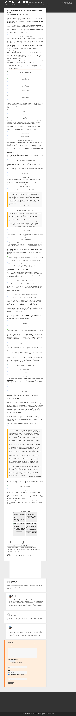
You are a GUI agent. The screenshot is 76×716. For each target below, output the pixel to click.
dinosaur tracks (36, 541)
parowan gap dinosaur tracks (13, 547)
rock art (18, 549)
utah (32, 549)
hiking (23, 543)
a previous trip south (36, 25)
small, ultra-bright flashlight (31, 315)
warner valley (37, 549)
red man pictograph (11, 549)
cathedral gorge (20, 541)
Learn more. (50, 714)
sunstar (23, 549)
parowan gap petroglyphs (26, 547)
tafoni (29, 369)
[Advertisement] (25, 569)
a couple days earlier (35, 337)
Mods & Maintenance (16, 4)
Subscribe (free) (42, 4)
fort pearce (10, 543)
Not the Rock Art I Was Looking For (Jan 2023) (19, 14)
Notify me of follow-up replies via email (16, 674)
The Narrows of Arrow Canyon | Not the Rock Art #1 (19, 519)
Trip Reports (7, 4)
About (29, 4)
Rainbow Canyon (13, 17)
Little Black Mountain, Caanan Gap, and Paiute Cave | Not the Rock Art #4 (31, 531)
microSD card (15, 398)
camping (13, 541)
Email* (9, 670)
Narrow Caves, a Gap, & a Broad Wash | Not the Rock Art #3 (19, 530)
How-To (24, 4)
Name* (9, 665)
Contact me (35, 4)
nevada (27, 543)
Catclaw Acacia (35, 335)
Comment (10, 646)
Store (48, 4)
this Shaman (10, 380)
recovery (34, 547)
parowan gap (29, 545)
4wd (9, 541)
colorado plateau (28, 541)
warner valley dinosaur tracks (13, 551)
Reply (43, 580)
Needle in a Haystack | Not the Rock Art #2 (31, 517)
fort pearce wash (17, 543)
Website (9, 676)
